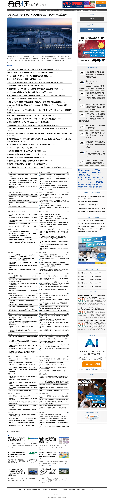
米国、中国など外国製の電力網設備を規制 (22, 98)
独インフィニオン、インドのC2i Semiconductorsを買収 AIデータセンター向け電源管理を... (92, 85)
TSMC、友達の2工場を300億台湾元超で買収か (95, 161)
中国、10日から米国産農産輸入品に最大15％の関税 (21, 306)
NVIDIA (83, 172)
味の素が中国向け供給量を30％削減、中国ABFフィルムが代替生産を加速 (23, 287)
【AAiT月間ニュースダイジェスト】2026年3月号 (89, 286)
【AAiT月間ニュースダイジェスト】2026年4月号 (89, 283)
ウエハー (99, 174)
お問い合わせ (98, 10)
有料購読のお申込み (36, 489)
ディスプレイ (84, 177)
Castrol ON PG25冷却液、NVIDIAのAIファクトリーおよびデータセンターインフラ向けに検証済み (54, 345)
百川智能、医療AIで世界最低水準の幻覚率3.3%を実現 (22, 269)
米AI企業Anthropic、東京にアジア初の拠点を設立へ (21, 348)
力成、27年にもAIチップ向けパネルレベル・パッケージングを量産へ (31, 119)
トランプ (90, 177)
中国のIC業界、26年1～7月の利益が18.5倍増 (23, 85)
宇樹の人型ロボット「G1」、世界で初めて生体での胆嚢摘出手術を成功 (23, 262)
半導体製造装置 (82, 184)
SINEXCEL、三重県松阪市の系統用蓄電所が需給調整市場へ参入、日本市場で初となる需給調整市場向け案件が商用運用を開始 (23, 387)
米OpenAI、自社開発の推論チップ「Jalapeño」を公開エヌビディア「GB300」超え (37, 105)
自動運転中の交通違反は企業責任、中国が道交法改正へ (27, 164)
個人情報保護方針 (91, 369)
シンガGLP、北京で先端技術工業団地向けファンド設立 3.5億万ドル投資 (54, 245)
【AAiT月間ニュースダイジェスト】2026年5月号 (89, 279)
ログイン (101, 5)
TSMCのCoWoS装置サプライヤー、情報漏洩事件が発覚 (22, 418)
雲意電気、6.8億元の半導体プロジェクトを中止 (24, 154)
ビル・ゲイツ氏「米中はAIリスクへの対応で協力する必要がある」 (30, 69)
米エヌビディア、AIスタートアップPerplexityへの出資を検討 (29, 144)
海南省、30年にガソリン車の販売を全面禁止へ (20, 380)
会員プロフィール (81, 489)
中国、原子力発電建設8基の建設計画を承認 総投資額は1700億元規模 (23, 376)
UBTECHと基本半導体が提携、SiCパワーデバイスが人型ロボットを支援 (32, 82)
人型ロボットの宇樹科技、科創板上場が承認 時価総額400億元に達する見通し (53, 225)
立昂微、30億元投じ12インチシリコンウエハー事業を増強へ (28, 122)
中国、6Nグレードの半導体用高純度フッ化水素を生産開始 (23, 290)
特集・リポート (52, 10)
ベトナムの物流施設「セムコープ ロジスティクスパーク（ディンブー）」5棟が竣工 (47, 471)
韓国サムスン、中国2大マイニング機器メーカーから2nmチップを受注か (23, 359)
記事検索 (92, 19)
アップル (85, 174)
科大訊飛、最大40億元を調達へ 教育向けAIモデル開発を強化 (54, 387)
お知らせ (90, 10)
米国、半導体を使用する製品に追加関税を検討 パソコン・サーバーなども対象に (36, 95)
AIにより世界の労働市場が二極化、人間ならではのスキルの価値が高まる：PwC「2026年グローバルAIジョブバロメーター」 (54, 377)
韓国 (100, 187)
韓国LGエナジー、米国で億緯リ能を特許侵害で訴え (21, 423)
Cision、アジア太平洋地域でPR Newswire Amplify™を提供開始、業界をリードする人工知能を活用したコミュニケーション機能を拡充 (23, 323)
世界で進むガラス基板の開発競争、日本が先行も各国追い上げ (54, 423)
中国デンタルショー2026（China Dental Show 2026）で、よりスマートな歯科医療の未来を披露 (23, 259)
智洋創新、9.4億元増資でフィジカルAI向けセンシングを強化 (54, 178)
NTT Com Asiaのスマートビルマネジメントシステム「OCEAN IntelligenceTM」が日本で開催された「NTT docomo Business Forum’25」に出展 (53, 237)
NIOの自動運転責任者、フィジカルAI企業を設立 (24, 151)
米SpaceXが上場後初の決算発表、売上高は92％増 (52, 371)
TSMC (80, 174)
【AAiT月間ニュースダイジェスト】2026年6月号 (89, 276)
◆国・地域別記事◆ (34, 10)
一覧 (35, 172)
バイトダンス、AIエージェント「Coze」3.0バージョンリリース (23, 327)
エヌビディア (81, 176)
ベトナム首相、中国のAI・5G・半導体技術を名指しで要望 (27, 76)
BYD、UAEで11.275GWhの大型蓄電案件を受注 (20, 390)
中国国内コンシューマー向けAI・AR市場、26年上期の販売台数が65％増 (33, 89)
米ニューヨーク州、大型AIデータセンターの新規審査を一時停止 (23, 382)
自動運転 (80, 187)
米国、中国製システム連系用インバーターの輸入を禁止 (53, 185)
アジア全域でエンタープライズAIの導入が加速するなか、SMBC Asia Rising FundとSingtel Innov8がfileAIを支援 (54, 417)
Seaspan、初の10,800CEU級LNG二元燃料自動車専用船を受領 (54, 300)
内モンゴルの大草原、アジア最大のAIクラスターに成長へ (37, 14)
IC (102, 170)
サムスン (88, 176)
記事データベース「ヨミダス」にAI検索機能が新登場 (17, 439)
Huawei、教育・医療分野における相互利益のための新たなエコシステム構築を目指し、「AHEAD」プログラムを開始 (54, 381)
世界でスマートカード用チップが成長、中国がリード (22, 365)
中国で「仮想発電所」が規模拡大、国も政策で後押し (53, 289)
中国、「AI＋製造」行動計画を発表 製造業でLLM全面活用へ (23, 337)
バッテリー (81, 179)
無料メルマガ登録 (92, 364)
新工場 (93, 184)
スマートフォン (95, 176)
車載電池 (90, 187)
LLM (79, 172)
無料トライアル (101, 2)
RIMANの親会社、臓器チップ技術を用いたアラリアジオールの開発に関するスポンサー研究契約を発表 (54, 270)
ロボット (92, 182)
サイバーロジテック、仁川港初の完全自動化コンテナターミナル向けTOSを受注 (54, 182)
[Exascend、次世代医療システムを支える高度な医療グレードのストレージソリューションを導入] (82, 300)
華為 (85, 187)
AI (79, 170)
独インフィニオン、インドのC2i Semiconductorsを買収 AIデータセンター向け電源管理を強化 (23, 234)
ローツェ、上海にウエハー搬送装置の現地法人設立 (52, 420)
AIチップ (82, 170)
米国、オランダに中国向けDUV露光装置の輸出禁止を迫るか (95, 107)
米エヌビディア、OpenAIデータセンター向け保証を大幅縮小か (54, 349)
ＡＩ (104, 186)
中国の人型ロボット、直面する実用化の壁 (50, 205)
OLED (88, 172)
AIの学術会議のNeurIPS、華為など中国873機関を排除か (53, 384)
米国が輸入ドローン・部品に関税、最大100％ (89, 205)
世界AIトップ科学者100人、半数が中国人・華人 (52, 390)
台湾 (89, 185)
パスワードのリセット (92, 489)
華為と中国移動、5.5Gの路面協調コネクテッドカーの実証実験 (54, 249)
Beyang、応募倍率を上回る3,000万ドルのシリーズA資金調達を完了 (54, 259)
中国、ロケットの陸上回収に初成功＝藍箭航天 (51, 362)
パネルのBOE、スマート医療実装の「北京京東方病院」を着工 (54, 241)
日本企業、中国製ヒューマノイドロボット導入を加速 (53, 310)
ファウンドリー (96, 179)
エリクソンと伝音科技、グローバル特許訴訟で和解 (21, 425)
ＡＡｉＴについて (21, 489)
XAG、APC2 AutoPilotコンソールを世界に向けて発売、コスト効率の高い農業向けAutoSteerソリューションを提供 (23, 309)
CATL (93, 170)
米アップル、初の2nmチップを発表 (20, 148)
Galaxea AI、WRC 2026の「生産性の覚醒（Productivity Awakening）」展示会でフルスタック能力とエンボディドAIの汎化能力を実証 (54, 201)
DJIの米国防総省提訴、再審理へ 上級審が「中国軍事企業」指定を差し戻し (54, 359)
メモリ (88, 182)
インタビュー (62, 10)
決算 (97, 184)
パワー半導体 (89, 179)
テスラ (79, 177)
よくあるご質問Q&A (63, 489)
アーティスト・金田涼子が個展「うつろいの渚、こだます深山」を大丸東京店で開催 (47, 455)
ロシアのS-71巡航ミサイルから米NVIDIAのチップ (52, 365)
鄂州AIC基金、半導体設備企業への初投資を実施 (20, 362)
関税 (94, 187)
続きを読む (10, 65)
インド (95, 174)
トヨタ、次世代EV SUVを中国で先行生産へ (22, 79)
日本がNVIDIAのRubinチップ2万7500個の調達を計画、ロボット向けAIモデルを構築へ (54, 188)
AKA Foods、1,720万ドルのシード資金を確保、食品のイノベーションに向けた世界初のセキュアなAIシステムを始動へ (23, 297)
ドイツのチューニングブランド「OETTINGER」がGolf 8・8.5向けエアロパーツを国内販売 (16, 472)
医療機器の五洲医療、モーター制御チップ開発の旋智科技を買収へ (23, 266)
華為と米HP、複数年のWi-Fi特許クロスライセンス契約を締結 (29, 115)
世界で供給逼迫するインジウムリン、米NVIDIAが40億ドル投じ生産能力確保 (34, 167)
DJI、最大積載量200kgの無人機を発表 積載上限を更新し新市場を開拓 (54, 303)
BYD (89, 170)
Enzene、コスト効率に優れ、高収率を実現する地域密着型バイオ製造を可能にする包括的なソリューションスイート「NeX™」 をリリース (54, 266)
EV (96, 170)
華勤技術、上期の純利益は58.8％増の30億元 (23, 157)
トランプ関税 (96, 177)
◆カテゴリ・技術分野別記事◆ (21, 10)
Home (9, 10)
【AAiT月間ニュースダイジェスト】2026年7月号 (89, 273)
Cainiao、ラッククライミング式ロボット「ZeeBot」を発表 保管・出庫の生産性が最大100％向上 (54, 307)
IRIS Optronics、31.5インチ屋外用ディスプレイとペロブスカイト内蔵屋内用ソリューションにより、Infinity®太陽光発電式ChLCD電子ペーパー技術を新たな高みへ (54, 283)
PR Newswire (82, 10)
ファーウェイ (82, 182)
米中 (100, 184)
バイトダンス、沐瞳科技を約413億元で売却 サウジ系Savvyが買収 (22, 330)
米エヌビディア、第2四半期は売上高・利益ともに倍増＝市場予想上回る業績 (34, 102)
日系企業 (70, 10)
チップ (101, 175)
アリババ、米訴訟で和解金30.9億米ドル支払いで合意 (22, 367)
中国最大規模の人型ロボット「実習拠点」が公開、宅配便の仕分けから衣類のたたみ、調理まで (54, 219)
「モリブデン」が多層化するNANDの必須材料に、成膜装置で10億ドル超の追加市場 (37, 128)
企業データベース (92, 29)
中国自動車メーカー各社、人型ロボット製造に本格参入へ (54, 222)
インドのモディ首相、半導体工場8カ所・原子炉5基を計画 (54, 287)
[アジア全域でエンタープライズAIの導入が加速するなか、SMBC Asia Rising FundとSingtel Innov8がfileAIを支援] (82, 312)
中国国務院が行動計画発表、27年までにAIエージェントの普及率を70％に (23, 345)
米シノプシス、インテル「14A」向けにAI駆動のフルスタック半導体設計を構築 (54, 323)
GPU (99, 170)
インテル (91, 174)
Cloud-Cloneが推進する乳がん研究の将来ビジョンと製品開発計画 (47, 440)
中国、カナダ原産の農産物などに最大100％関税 (20, 304)
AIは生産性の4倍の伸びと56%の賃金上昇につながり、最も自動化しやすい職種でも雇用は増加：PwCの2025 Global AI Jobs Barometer (23, 352)
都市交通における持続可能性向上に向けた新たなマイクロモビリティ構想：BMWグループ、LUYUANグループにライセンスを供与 (54, 233)
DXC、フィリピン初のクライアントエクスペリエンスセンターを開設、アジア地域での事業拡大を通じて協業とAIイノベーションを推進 (23, 341)
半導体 (99, 181)
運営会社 (29, 489)
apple (86, 170)
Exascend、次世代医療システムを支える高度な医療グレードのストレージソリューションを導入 (54, 175)
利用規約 (45, 489)
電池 (97, 187)
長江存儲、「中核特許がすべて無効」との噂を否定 (21, 420)
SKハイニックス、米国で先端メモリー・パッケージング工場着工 (30, 72)
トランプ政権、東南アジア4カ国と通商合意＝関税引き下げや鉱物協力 (23, 301)
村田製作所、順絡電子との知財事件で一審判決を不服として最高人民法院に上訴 (23, 415)
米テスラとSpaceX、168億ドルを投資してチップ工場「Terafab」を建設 (53, 367)
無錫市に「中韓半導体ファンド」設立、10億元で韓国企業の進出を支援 (23, 370)
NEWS (75, 10)
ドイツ (101, 177)
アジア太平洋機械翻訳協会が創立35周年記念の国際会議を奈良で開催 (16, 455)
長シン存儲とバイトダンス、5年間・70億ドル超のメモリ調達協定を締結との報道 (23, 318)
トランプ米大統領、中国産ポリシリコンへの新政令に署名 (92, 208)
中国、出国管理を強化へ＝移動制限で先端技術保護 (52, 262)
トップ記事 (44, 10)
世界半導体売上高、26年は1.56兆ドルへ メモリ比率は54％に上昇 (31, 125)
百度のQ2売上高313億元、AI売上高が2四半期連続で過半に (23, 315)
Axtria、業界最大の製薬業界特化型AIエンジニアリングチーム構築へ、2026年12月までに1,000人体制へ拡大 (54, 255)
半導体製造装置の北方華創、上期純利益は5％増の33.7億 (27, 161)
